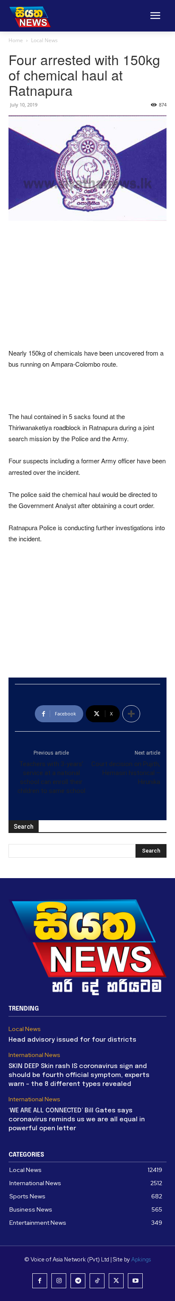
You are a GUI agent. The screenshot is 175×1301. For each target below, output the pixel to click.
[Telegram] (78, 1280)
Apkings (141, 1259)
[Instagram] (58, 1280)
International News (34, 1055)
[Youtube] (135, 1280)
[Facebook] (39, 1280)
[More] (131, 713)
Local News (44, 40)
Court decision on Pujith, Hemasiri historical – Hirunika (125, 773)
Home (15, 40)
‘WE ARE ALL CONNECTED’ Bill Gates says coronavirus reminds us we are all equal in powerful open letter (76, 1119)
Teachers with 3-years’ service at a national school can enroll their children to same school (51, 777)
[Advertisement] (87, 285)
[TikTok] (97, 1280)
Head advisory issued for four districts (72, 1040)
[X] (116, 1280)
